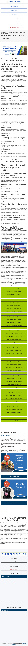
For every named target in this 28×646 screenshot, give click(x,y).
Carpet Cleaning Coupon (14, 476)
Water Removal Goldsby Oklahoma (14, 347)
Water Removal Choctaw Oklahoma (14, 384)
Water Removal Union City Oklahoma (14, 311)
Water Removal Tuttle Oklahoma (14, 361)
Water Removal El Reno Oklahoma (14, 339)
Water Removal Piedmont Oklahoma (14, 364)
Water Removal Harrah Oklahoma (14, 389)
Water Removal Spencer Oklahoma (14, 378)
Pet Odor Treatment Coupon (14, 502)
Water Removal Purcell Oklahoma (14, 328)
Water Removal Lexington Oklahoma (14, 336)
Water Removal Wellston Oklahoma (14, 314)
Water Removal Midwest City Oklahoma (14, 409)
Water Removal (14, 18)
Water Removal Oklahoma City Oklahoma (14, 417)
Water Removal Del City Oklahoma (14, 420)
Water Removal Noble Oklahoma (14, 344)
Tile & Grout (14, 14)
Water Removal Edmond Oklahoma (14, 406)
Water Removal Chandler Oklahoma (14, 288)
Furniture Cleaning (14, 23)
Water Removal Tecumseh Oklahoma (14, 325)
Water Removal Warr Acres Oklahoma (14, 392)
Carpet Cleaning (14, 6)
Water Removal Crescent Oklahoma (14, 291)
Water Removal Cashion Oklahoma (14, 316)
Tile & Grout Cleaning (14, 566)
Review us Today (5, 576)
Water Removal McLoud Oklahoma (14, 322)
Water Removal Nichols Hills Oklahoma (14, 395)
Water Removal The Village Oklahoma (14, 398)
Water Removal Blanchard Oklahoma (14, 353)
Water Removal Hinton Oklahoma (14, 297)
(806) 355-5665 (5, 435)
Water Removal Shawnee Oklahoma (14, 319)
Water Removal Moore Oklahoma (14, 415)
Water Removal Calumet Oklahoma (14, 294)
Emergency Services (14, 27)
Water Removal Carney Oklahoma (14, 305)
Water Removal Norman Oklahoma (14, 412)
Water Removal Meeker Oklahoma (14, 308)
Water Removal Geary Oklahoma (14, 302)
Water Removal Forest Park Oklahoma (14, 381)
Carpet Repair (14, 10)
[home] (14, 2)
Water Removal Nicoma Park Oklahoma (14, 356)
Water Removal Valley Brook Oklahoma (14, 367)
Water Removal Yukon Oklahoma (14, 403)
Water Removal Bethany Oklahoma (14, 401)
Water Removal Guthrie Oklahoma (14, 350)
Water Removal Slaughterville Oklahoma (14, 342)
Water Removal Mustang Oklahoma (14, 387)
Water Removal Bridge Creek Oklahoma (14, 333)
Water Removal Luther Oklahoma (14, 373)
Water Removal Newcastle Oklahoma (14, 358)
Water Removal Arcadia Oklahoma (14, 370)
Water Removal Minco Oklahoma (14, 299)
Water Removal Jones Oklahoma (14, 375)
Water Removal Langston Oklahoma (14, 330)
